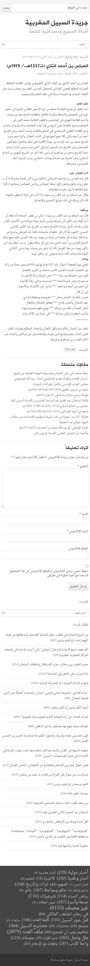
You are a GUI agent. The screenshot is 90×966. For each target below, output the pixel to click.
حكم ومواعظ (50, 890)
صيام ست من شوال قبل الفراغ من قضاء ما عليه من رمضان (53, 774)
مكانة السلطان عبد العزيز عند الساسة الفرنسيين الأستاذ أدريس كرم (49, 400)
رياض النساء (72, 896)
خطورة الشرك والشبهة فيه (73, 846)
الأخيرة (45, 878)
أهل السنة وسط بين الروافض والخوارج (65, 821)
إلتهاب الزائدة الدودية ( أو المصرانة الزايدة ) (63, 683)
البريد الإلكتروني (77, 531)
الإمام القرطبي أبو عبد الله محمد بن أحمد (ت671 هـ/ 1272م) (53, 428)
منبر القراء (47, 938)
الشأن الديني (78, 884)
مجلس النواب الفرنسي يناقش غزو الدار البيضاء (60, 384)
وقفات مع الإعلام (40, 944)
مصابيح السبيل (28, 926)
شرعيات (42, 896)
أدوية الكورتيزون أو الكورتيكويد (69, 707)
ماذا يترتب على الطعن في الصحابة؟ (67, 674)
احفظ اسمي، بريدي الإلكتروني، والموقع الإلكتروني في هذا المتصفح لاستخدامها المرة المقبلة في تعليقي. (49, 573)
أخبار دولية (72, 872)
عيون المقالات (43, 902)
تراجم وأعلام (78, 890)
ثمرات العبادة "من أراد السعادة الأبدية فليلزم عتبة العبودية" (54, 717)
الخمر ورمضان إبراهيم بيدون (71, 784)
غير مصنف (69, 908)
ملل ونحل (73, 938)
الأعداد (83, 602)
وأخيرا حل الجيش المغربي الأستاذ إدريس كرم (61, 433)
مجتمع (79, 926)
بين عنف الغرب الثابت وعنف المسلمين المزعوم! (60, 803)
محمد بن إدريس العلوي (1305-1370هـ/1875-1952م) (58, 389)
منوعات (22, 938)
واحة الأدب (73, 944)
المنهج (59, 884)
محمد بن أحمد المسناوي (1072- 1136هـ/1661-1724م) (57, 411)
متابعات (13, 920)
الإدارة (67, 73)
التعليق (83, 466)
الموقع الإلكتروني (78, 548)
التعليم (28, 879)
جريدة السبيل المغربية (56, 22)
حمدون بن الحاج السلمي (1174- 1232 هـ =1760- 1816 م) (55, 406)
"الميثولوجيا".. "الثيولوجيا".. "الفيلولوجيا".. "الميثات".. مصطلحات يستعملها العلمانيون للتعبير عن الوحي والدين (49, 833)
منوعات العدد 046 (78, 793)
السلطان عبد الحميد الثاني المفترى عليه (65, 812)
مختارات (59, 926)
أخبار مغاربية (44, 873)
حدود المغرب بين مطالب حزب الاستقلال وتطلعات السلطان (53, 664)
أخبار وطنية (72, 878)
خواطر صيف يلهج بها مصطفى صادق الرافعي (61, 726)
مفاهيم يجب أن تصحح (66, 932)
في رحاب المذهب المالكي (63, 914)
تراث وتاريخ (71, 57)
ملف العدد (25, 932)
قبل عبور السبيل (69, 920)
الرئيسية (84, 57)
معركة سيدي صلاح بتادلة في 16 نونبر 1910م (62, 395)
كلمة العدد (35, 920)
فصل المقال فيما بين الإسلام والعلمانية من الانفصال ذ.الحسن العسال (49, 765)
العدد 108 (69, 349)
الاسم (84, 514)
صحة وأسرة (72, 902)
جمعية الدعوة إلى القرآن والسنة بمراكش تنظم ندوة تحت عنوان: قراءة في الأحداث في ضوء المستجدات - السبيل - (45, 753)
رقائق (25, 890)
